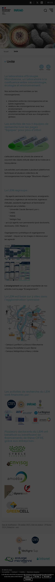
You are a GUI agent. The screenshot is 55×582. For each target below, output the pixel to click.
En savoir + (28, 576)
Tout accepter (47, 576)
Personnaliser (28, 579)
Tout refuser (36, 576)
